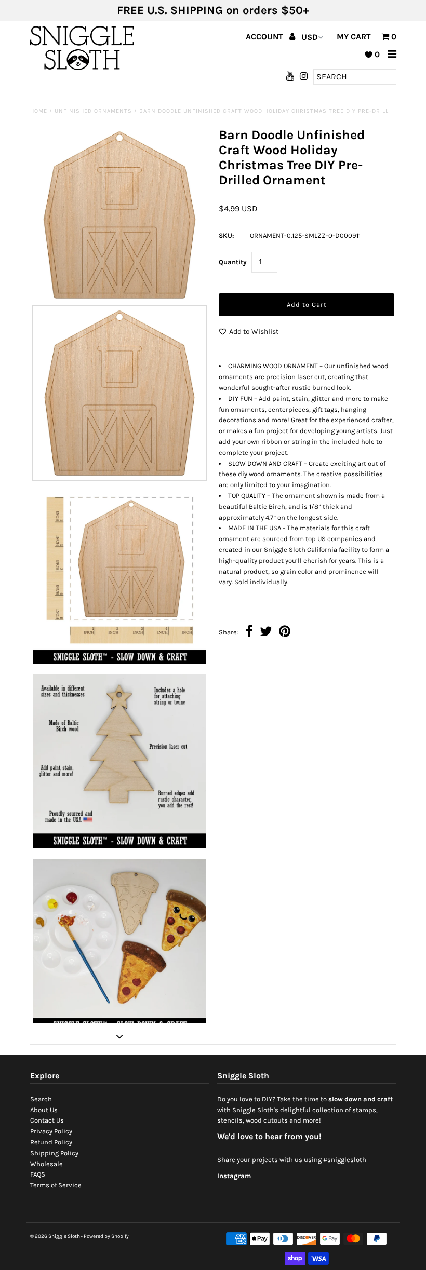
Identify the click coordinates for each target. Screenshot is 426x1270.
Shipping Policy (54, 1153)
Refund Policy (51, 1142)
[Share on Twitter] (266, 633)
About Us (44, 1110)
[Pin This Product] (284, 633)
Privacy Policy (51, 1131)
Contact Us (47, 1120)
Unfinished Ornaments (93, 110)
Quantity (233, 262)
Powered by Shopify (106, 1236)
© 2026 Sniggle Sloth (55, 1236)
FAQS (37, 1174)
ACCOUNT (265, 37)
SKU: (226, 235)
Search (41, 1099)
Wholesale (46, 1164)
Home (38, 110)
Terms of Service (56, 1185)
